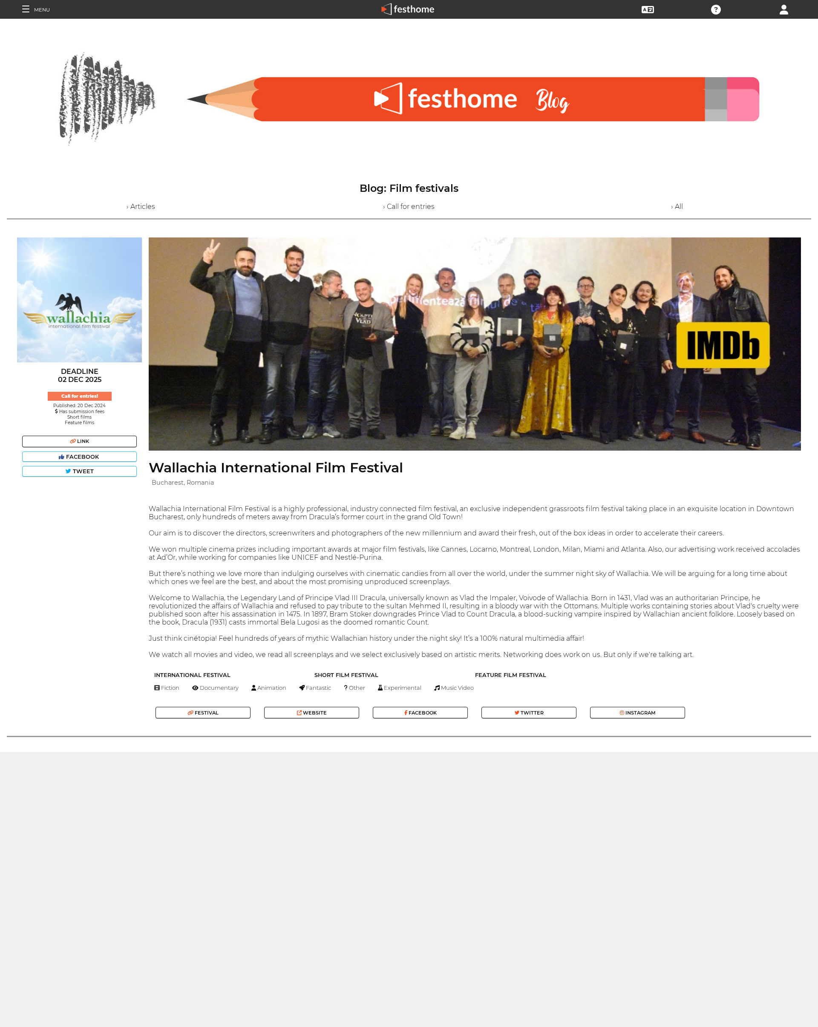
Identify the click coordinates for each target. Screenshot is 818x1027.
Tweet (82, 471)
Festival (206, 713)
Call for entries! (79, 396)
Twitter (531, 713)
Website (314, 713)
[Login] (784, 9)
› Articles (141, 207)
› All (677, 207)
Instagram (640, 713)
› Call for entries (409, 207)
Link (82, 441)
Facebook (82, 457)
